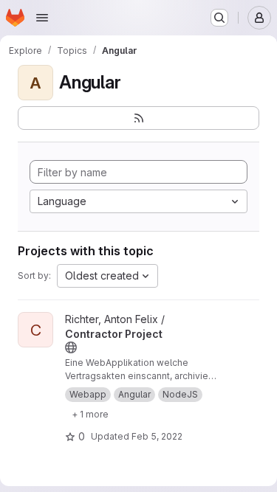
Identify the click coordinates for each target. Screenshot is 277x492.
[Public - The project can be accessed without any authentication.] (71, 347)
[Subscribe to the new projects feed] (138, 118)
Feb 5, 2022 (156, 436)
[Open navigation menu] (42, 18)
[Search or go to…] (219, 18)
